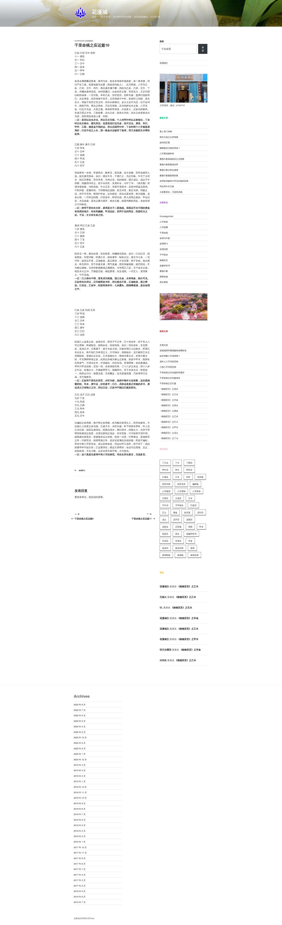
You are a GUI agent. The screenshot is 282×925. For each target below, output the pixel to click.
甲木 (201, 526)
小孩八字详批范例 (168, 366)
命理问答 (164, 249)
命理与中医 (165, 238)
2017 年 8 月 (79, 863)
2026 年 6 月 (79, 715)
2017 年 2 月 (79, 885)
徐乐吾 (187, 512)
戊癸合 (165, 526)
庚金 (175, 512)
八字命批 (164, 221)
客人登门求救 (166, 131)
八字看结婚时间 (167, 153)
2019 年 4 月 (79, 764)
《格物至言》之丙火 (169, 405)
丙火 (177, 469)
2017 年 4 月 (79, 874)
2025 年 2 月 (79, 748)
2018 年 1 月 (79, 841)
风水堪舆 (164, 281)
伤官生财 (166, 483)
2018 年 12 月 (80, 786)
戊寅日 (189, 519)
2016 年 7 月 (79, 902)
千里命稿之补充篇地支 (170, 377)
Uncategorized (166, 216)
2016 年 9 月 (79, 891)
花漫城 (100, 11)
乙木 (177, 476)
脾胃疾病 (164, 276)
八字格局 (166, 491)
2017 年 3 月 (79, 880)
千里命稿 (164, 232)
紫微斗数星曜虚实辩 (169, 164)
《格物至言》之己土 (169, 421)
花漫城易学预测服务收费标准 (173, 350)
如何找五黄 (165, 142)
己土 (164, 512)
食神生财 (194, 555)
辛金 (190, 540)
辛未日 (178, 540)
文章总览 (164, 344)
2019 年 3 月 (79, 770)
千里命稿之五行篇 (168, 383)
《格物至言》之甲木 (169, 427)
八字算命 (196, 491)
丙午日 (165, 469)
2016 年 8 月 (79, 896)
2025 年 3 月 (79, 742)
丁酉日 (189, 462)
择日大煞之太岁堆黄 (169, 136)
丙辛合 (189, 469)
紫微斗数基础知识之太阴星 (172, 158)
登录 (100, 497)
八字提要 (164, 227)
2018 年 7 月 (79, 814)
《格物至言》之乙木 (169, 416)
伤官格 (200, 476)
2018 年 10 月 (80, 797)
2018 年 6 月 (79, 819)
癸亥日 (165, 533)
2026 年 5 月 (79, 721)
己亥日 (193, 505)
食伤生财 (179, 547)
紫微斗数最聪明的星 (169, 175)
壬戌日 (178, 498)
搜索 (162, 41)
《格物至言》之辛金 (169, 399)
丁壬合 (165, 462)
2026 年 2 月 (79, 732)
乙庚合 (165, 476)
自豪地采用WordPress (84, 918)
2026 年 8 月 (79, 704)
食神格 (180, 555)
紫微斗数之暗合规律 (169, 169)
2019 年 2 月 (79, 775)
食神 (192, 547)
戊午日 (200, 512)
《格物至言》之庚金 (169, 410)
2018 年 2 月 (79, 836)
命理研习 (82, 470)
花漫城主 (90, 41)
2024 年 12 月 (80, 759)
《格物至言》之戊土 (169, 432)
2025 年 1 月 (79, 753)
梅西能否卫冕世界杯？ (170, 147)
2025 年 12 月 (80, 737)
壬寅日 (165, 498)
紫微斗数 (164, 270)
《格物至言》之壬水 (169, 394)
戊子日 (176, 519)
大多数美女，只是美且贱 (171, 191)
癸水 (177, 533)
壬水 (190, 498)
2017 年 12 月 (80, 847)
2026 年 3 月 (79, 726)
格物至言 (164, 260)
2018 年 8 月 (79, 808)
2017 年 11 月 (80, 852)
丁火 (177, 462)
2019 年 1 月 (79, 781)
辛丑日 (165, 540)
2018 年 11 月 (80, 792)
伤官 (188, 476)
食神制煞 (166, 555)
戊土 (164, 519)
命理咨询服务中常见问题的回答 (174, 180)
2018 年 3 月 (79, 830)
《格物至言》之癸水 (169, 388)
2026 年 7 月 (79, 710)
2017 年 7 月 (79, 869)
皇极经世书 (165, 265)
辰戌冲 (165, 547)
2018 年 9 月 (79, 803)
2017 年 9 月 (79, 858)
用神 (190, 526)
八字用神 (181, 491)
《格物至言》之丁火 (169, 438)
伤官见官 (181, 483)
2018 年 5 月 (79, 825)
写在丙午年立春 (167, 186)
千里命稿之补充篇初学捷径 (172, 372)
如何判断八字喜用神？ (170, 355)
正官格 (178, 526)
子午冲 (165, 505)
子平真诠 (164, 254)
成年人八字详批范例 (169, 361)
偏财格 (195, 483)
